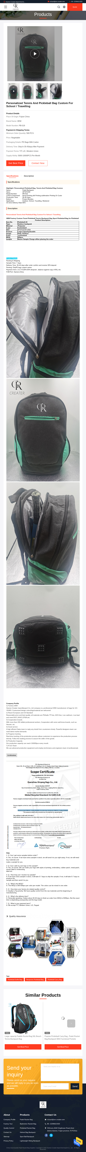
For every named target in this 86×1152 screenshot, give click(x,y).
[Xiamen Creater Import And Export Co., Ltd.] (16, 7)
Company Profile (9, 1119)
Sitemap (6, 1136)
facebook (46, 1135)
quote (75, 7)
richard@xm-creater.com (57, 1)
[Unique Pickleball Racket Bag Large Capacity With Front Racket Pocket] (63, 1018)
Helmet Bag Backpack (27, 1132)
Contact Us (7, 1132)
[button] (61, 91)
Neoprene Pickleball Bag (35, 979)
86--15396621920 (76, 1)
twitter (51, 1135)
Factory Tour (8, 1124)
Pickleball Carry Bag (55, 979)
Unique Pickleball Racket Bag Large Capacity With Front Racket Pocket (63, 1037)
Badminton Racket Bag (28, 1124)
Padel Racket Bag (26, 1119)
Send (74, 1086)
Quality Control (9, 1128)
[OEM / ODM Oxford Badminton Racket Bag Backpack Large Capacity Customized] (34, 53)
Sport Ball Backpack (27, 1136)
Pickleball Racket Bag (27, 1128)
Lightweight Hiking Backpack (30, 1141)
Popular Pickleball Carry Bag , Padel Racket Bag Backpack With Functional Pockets (22, 1037)
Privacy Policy (8, 1141)
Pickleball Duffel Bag (15, 979)
